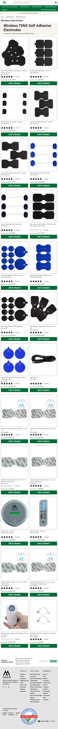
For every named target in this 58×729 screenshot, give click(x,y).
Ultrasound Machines (50, 6)
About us (45, 674)
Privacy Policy (46, 682)
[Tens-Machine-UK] (4, 2)
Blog (44, 676)
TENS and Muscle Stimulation (10, 6)
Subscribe (53, 661)
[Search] (14, 3)
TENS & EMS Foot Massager (48, 10)
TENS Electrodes (25, 6)
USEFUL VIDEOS (34, 671)
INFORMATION (47, 671)
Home (2, 17)
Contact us (46, 689)
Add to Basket (15, 83)
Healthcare (5, 10)
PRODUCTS (23, 671)
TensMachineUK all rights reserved (10, 709)
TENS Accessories (37, 6)
